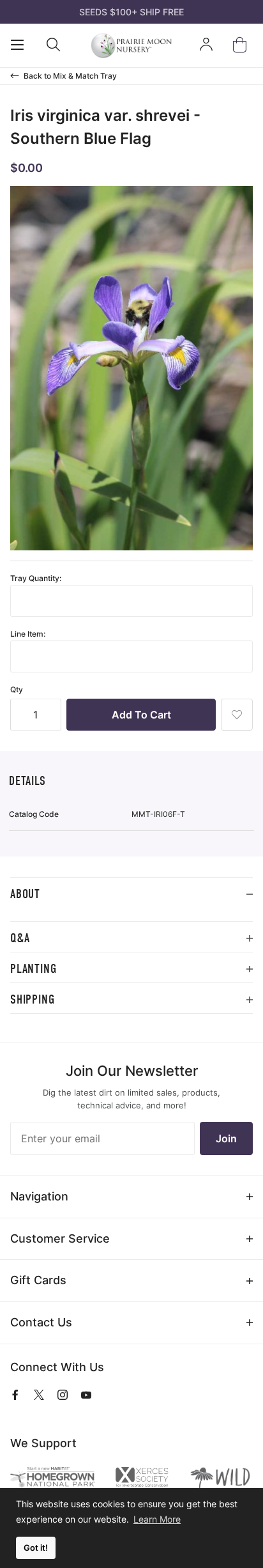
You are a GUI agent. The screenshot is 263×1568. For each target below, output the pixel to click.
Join (226, 1138)
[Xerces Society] (141, 1478)
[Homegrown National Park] (52, 1477)
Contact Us (41, 1322)
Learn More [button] (157, 1519)
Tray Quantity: (35, 578)
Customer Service (60, 1238)
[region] (131, 916)
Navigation (39, 1196)
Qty (16, 689)
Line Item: (27, 634)
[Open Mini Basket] (242, 45)
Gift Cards (38, 1280)
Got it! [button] (36, 1548)
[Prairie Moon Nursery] (131, 45)
